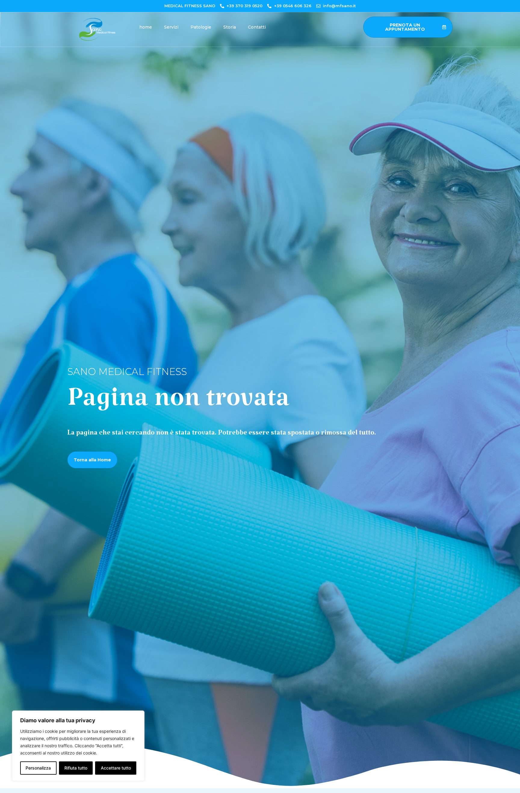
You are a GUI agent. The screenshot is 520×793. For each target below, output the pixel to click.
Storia (229, 27)
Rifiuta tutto (75, 767)
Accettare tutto (116, 767)
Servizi (171, 27)
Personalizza (38, 767)
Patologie (200, 27)
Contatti (257, 27)
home (145, 27)
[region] (78, 746)
